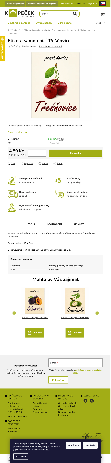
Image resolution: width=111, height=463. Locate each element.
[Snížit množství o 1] (29, 153)
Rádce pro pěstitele (14, 3)
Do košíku (74, 153)
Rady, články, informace (13, 430)
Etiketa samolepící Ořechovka (74, 318)
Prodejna (36, 409)
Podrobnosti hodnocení (49, 46)
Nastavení (20, 456)
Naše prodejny (66, 3)
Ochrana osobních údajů (65, 408)
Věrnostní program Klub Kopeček (41, 3)
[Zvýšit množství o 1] (43, 153)
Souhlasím (89, 445)
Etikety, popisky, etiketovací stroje (65, 265)
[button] (33, 331)
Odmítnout (72, 445)
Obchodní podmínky (66, 403)
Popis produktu (14, 132)
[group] (34, 313)
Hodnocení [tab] (53, 224)
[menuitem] (18, 22)
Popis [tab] (30, 224)
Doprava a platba (65, 412)
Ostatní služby (39, 412)
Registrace (91, 3)
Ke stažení (62, 415)
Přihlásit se (57, 379)
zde (46, 449)
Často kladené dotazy (39, 405)
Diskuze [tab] (77, 224)
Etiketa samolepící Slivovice (34, 318)
